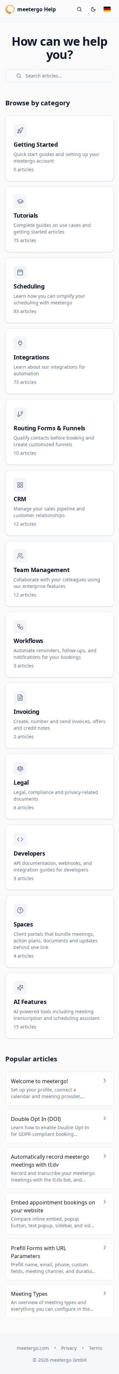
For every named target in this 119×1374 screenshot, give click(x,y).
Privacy (69, 1348)
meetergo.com (33, 1348)
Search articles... (43, 76)
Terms (95, 1348)
